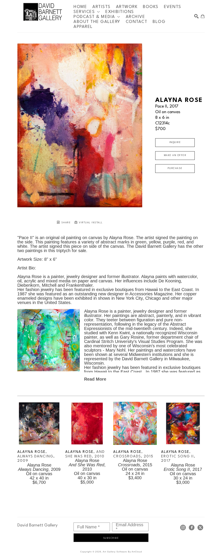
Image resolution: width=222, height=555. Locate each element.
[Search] (196, 16)
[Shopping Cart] (203, 16)
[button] (86, 12)
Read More (95, 379)
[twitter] (200, 527)
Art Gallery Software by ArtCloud (122, 551)
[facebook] (191, 527)
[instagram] (183, 527)
